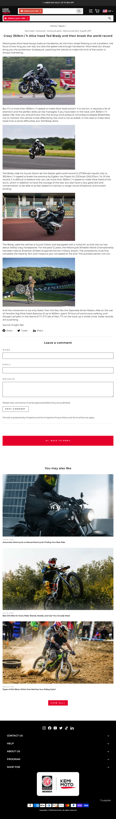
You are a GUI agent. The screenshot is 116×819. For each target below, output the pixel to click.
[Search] (109, 18)
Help (10, 743)
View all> (58, 703)
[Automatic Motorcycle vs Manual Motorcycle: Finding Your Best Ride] (58, 505)
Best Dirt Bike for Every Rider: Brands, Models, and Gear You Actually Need (36, 616)
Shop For (13, 767)
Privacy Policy (61, 417)
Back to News (60, 440)
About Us (13, 751)
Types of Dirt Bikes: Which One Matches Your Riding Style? (29, 689)
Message (9, 379)
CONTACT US (15, 735)
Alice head (29, 31)
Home (53, 26)
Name (6, 350)
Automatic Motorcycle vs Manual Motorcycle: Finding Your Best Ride (34, 542)
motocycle (40, 31)
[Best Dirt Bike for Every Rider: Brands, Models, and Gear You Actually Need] (58, 579)
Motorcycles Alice (71, 31)
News (61, 26)
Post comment (15, 409)
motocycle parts (54, 31)
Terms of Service (80, 417)
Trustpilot (105, 800)
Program (13, 759)
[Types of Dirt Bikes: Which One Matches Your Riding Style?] (58, 652)
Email (7, 364)
